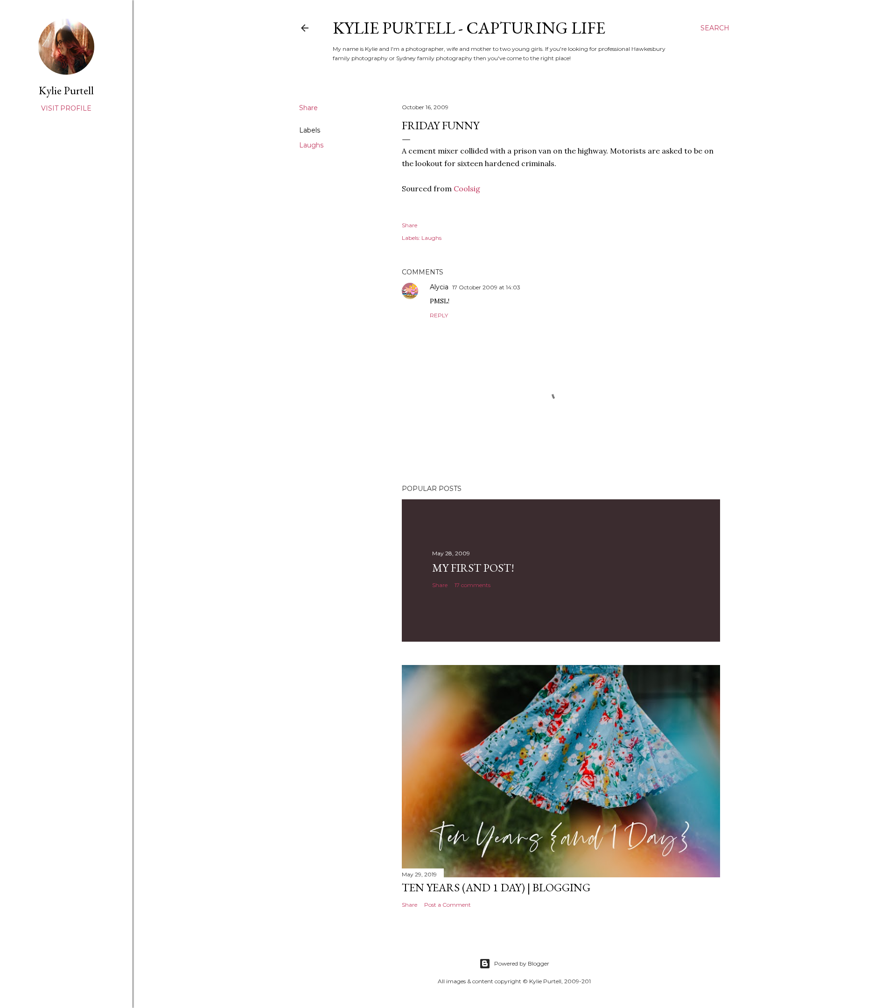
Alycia (439, 287)
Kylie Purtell (66, 90)
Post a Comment (447, 904)
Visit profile (66, 108)
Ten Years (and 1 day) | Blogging (496, 887)
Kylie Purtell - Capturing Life (469, 28)
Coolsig (467, 188)
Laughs (311, 145)
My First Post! (473, 567)
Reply (439, 315)
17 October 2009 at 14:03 (486, 287)
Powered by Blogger (521, 963)
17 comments (472, 584)
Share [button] (308, 108)
